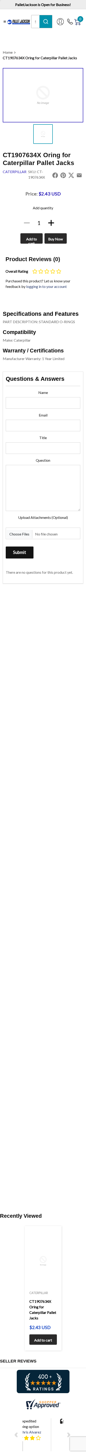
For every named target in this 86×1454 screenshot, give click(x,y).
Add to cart (31, 240)
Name (43, 392)
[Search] (45, 21)
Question (43, 460)
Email (43, 415)
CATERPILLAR (14, 171)
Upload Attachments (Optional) (43, 517)
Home (8, 52)
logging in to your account (46, 286)
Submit (19, 552)
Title (43, 437)
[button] (17, 1435)
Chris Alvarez (30, 1432)
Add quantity (43, 208)
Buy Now (55, 239)
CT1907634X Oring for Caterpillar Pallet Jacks (40, 58)
